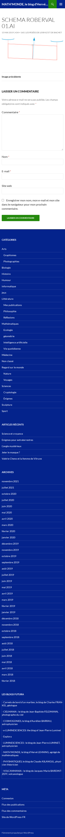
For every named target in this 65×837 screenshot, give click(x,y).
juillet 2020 (8, 499)
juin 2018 (7, 655)
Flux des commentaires (14, 810)
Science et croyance (12, 433)
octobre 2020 (9, 493)
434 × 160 (19, 32)
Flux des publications (13, 804)
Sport (5, 410)
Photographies (11, 261)
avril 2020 (7, 518)
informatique (9, 286)
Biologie (6, 267)
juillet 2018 (8, 649)
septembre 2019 (10, 562)
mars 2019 (7, 599)
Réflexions (9, 317)
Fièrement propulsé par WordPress (18, 832)
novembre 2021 (10, 481)
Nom (5, 156)
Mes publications (12, 305)
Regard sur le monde (13, 367)
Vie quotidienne (12, 348)
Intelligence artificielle (15, 342)
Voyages (7, 379)
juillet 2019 (8, 574)
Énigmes (7, 398)
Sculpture (7, 404)
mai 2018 (7, 662)
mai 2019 (7, 587)
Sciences (6, 386)
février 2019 (8, 605)
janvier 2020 (8, 537)
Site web (7, 185)
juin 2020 (7, 506)
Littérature (7, 298)
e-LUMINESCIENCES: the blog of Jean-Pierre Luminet (32, 730)
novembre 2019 (10, 549)
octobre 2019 (9, 556)
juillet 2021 (8, 487)
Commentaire (11, 112)
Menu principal (61, 4)
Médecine (7, 354)
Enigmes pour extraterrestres (17, 439)
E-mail (6, 171)
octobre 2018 (9, 630)
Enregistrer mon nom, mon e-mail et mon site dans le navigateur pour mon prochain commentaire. (30, 204)
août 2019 (7, 568)
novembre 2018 (10, 624)
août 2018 (7, 643)
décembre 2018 (10, 618)
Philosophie (9, 311)
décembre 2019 (10, 543)
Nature (7, 373)
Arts (4, 248)
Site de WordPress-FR (13, 817)
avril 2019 (7, 593)
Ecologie (8, 329)
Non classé (7, 361)
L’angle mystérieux (11, 446)
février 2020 (8, 531)
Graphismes (9, 255)
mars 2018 (7, 674)
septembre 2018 (10, 637)
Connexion (8, 798)
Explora (7, 736)
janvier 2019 (8, 612)
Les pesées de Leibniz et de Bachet (44, 32)
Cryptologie (9, 392)
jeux (4, 292)
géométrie (8, 336)
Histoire (6, 273)
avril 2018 (7, 668)
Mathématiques (10, 323)
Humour (6, 280)
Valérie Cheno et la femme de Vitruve (22, 458)
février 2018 (8, 680)
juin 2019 (7, 581)
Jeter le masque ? (11, 452)
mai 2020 (7, 512)
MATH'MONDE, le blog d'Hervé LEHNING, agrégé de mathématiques (25, 4)
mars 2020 (7, 524)
